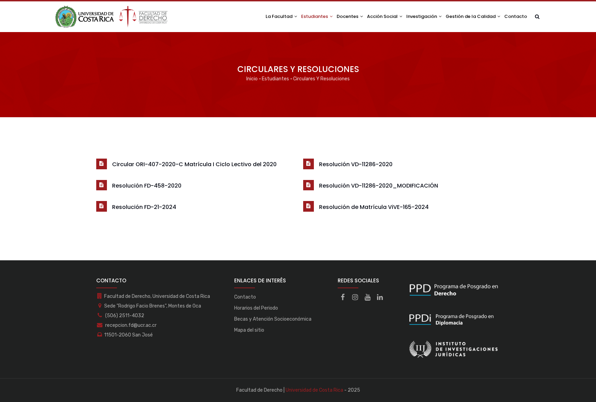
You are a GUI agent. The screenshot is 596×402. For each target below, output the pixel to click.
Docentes (348, 16)
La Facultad (280, 16)
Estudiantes (315, 16)
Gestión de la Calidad (471, 16)
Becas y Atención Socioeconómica (272, 319)
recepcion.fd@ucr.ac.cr (130, 325)
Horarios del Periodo (256, 308)
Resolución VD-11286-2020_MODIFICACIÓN (378, 186)
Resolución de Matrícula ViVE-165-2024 (374, 207)
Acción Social (383, 16)
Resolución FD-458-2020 (146, 186)
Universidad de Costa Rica (314, 390)
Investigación (422, 16)
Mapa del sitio (249, 330)
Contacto (515, 16)
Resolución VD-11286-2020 (356, 164)
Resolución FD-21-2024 (144, 207)
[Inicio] (112, 16)
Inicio (252, 79)
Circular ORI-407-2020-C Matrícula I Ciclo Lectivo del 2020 (194, 164)
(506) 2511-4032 (124, 316)
